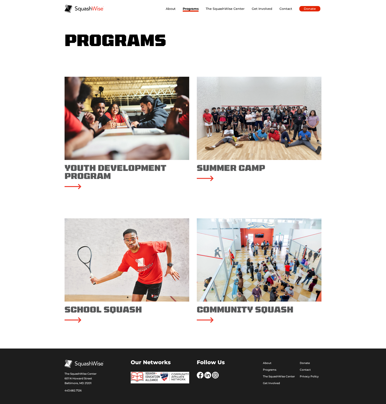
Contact (285, 9)
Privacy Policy (309, 376)
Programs (191, 9)
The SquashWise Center (225, 9)
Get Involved (262, 9)
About (171, 9)
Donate (310, 9)
